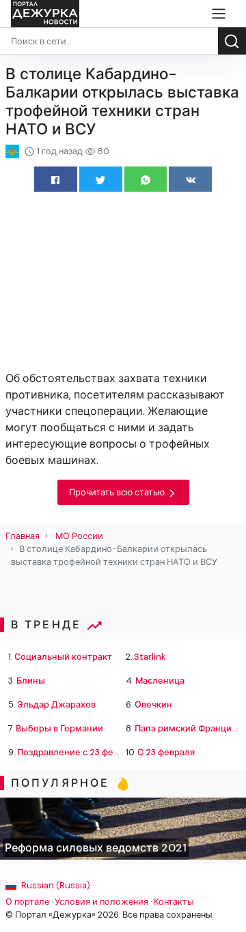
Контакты (174, 901)
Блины (30, 680)
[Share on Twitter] (100, 179)
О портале (27, 901)
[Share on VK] (190, 179)
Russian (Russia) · (56, 885)
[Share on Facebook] (55, 179)
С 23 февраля (166, 752)
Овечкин (153, 704)
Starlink (150, 656)
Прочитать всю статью (118, 492)
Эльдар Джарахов (56, 704)
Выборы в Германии (59, 728)
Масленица (159, 680)
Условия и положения (101, 901)
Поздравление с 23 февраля (78, 752)
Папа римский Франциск (188, 728)
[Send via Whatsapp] (145, 179)
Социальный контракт (63, 656)
